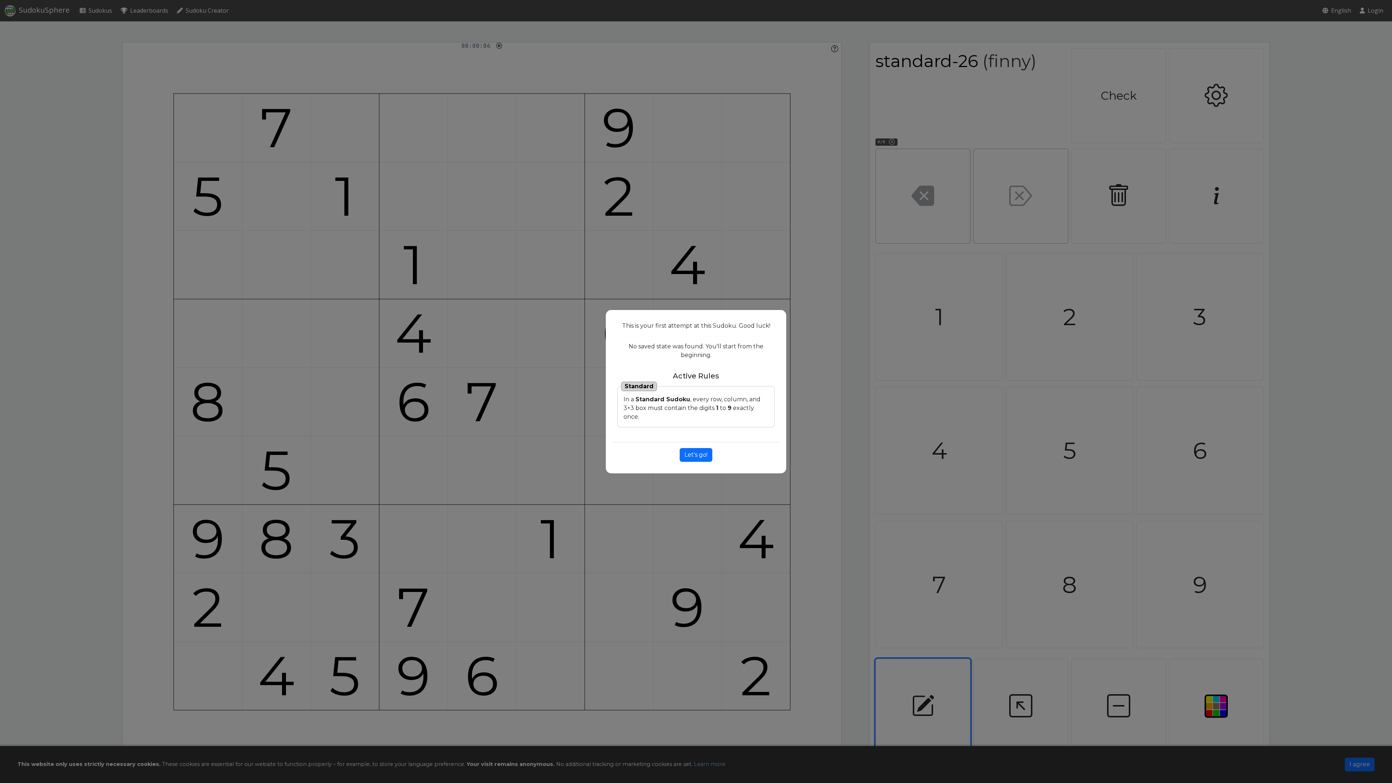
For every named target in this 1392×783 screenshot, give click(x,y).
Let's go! (696, 454)
